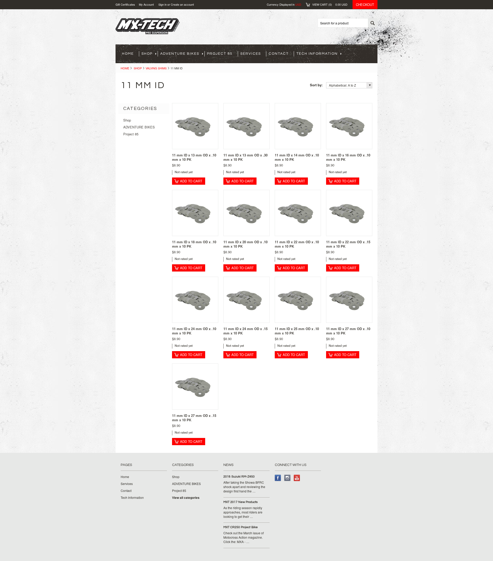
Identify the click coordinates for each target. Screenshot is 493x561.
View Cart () (329, 4)
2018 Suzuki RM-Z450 (239, 476)
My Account (146, 4)
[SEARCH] (372, 23)
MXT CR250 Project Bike (240, 527)
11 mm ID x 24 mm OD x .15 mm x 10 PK (245, 330)
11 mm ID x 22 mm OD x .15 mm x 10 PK (348, 244)
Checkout (365, 4)
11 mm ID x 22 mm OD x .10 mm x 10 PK (297, 244)
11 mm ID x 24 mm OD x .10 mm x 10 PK (194, 330)
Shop (138, 68)
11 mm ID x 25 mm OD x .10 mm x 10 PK (297, 330)
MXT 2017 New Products (240, 502)
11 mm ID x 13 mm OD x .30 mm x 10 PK (245, 157)
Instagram (287, 478)
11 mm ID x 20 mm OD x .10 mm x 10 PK (245, 244)
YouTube (297, 478)
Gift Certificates (125, 4)
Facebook (278, 478)
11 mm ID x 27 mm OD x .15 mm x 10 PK (194, 417)
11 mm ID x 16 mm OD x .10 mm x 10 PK (348, 157)
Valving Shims (156, 68)
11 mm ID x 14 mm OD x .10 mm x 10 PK (297, 157)
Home (125, 68)
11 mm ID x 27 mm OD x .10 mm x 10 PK (348, 330)
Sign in (162, 4)
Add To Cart (191, 181)
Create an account (182, 4)
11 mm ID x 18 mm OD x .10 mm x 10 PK (194, 244)
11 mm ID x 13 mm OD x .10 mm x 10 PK (194, 157)
